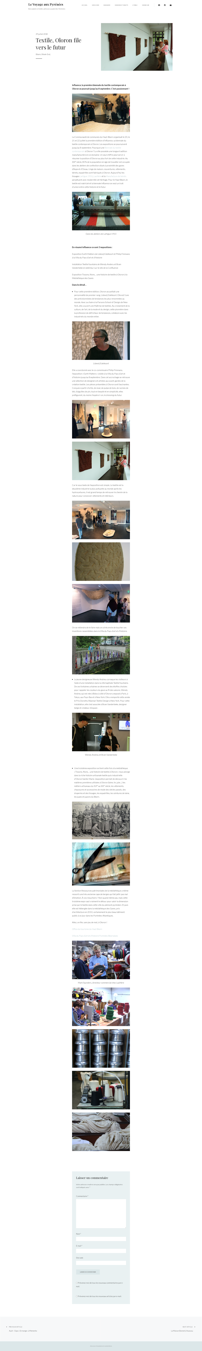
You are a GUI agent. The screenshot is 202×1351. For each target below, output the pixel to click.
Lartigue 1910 (86, 176)
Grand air (145, 5)
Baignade (107, 5)
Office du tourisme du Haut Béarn (87, 929)
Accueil (84, 5)
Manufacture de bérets (116, 176)
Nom (78, 1234)
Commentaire (82, 1196)
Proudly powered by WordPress (101, 1346)
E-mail (79, 1246)
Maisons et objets (121, 5)
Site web (79, 1258)
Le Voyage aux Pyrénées (45, 4)
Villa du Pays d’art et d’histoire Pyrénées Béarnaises (95, 935)
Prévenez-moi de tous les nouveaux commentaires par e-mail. (99, 1285)
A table (135, 5)
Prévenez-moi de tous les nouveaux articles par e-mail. (100, 1296)
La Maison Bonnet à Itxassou (182, 1329)
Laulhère (97, 176)
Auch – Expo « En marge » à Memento (23, 1329)
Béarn (38, 54)
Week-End (95, 5)
